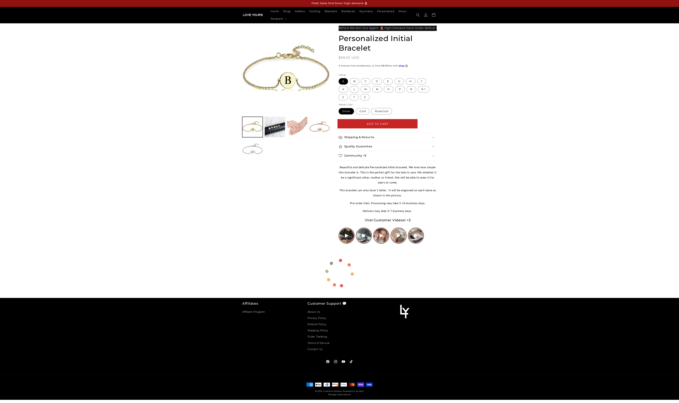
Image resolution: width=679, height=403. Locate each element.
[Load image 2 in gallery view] (275, 127)
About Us (313, 311)
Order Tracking (317, 336)
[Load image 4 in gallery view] (319, 127)
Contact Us (314, 349)
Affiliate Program (253, 311)
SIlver (346, 111)
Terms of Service (318, 343)
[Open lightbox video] (346, 235)
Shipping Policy (317, 330)
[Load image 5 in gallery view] (252, 149)
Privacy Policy (316, 318)
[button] (278, 18)
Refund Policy (316, 324)
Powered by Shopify (353, 391)
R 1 (423, 89)
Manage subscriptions (339, 394)
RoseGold (381, 111)
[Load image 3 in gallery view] (297, 127)
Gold (362, 111)
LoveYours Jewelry (332, 391)
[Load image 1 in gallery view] (252, 127)
